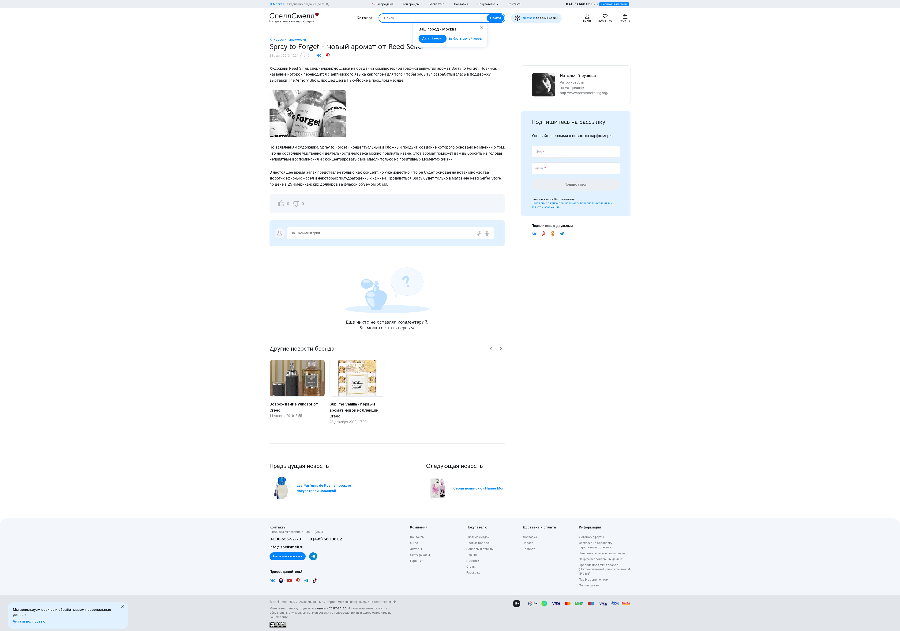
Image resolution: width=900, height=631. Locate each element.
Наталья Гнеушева (578, 75)
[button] (491, 348)
